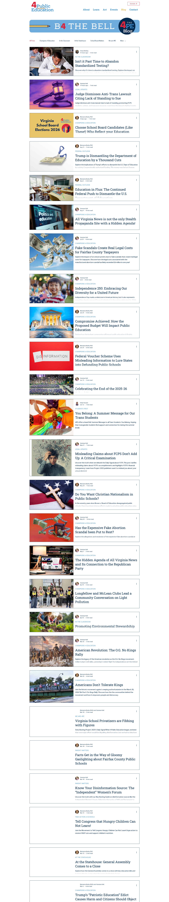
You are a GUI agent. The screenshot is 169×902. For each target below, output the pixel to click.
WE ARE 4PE (79, 716)
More (122, 41)
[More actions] (137, 51)
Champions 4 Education (47, 41)
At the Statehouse (80, 41)
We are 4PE (112, 41)
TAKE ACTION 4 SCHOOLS (85, 817)
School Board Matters (97, 41)
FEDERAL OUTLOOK (82, 151)
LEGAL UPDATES (81, 89)
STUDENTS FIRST (81, 409)
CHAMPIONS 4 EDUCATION (85, 123)
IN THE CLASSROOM (83, 57)
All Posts (32, 41)
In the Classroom (64, 41)
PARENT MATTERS (82, 750)
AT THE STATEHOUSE (83, 857)
